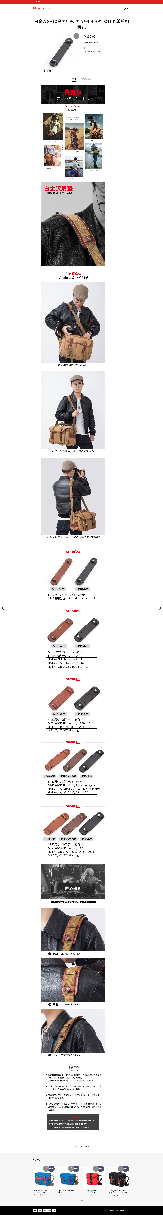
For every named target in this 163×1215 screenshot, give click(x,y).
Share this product (93, 52)
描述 (74, 79)
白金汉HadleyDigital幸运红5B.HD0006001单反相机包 (90, 1191)
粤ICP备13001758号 (125, 1210)
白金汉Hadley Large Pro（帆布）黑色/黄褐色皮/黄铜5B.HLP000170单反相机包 (117, 1192)
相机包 (89, 1146)
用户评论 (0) (85, 79)
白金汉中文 (109, 1210)
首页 (50, 8)
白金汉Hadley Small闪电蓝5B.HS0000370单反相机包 (40, 1191)
